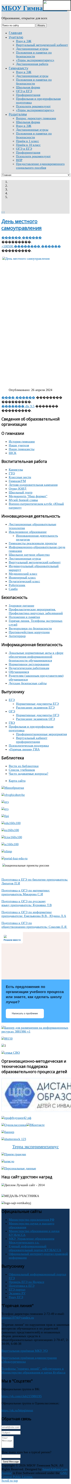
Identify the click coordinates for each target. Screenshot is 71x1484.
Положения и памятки (24, 617)
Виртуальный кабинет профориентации (31, 740)
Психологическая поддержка (29, 745)
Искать (41, 25)
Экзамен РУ (17, 1293)
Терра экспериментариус (35, 1146)
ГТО (12, 473)
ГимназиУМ (17, 481)
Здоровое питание (21, 605)
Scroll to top (9, 1480)
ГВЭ (12, 723)
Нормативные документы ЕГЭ (37, 704)
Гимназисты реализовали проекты (33, 543)
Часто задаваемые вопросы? (28, 773)
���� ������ (18, 397)
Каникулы (16, 469)
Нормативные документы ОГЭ (37, 715)
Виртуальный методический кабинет (35, 562)
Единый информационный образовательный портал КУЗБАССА (35, 1248)
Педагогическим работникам (29, 668)
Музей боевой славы (23, 500)
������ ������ (21, 237)
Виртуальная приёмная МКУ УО (24, 1351)
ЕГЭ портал (17, 1289)
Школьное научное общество (29, 554)
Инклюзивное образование (28, 532)
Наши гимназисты (21, 449)
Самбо (13, 589)
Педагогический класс (24, 581)
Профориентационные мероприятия (41, 734)
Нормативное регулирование (29, 664)
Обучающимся (19, 672)
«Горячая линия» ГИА (24, 749)
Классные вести (20, 477)
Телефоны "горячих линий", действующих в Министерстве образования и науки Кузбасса (33, 1370)
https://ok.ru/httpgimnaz (17, 1410)
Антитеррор (17, 636)
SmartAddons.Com (55, 1469)
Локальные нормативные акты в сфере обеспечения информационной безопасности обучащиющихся (36, 656)
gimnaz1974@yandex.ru (17, 1317)
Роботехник (17, 585)
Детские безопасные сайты (28, 683)
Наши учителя (19, 445)
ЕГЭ (12, 700)
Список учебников (22, 770)
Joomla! (6, 1473)
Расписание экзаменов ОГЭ (35, 719)
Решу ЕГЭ (16, 1297)
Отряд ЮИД (17, 488)
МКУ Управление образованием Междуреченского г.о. (31, 1240)
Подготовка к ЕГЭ (21, 1286)
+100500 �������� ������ (31, 246)
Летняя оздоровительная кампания (33, 485)
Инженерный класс (22, 577)
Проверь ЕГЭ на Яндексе (26, 1282)
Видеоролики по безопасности (30, 628)
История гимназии (22, 441)
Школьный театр (20, 492)
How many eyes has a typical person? (26, 1452)
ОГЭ (12, 711)
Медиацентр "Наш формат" (28, 496)
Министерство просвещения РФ (31, 1219)
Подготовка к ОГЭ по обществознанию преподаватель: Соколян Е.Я (34, 925)
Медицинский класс (23, 573)
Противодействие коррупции (29, 632)
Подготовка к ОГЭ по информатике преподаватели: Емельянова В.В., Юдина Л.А (33, 914)
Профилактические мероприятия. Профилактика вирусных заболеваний (36, 611)
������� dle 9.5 (17, 406)
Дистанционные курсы (25, 558)
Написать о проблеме (25, 1013)
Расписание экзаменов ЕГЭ (35, 707)
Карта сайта (17, 780)
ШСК (12, 453)
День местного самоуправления (21, 224)
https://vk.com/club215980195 (21, 1396)
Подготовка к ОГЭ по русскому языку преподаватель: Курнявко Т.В (26, 903)
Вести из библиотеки (24, 766)
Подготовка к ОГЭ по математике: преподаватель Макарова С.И (25, 892)
